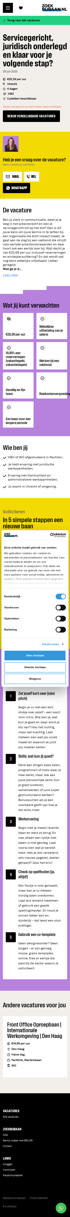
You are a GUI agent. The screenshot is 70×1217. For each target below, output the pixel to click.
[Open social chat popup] (61, 1208)
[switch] (61, 607)
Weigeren (35, 678)
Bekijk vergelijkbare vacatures (31, 116)
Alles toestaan (35, 655)
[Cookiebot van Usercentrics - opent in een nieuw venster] (50, 535)
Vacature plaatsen (13, 1175)
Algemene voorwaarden (14, 1198)
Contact (7, 1146)
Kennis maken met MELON (17, 1140)
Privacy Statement (39, 1198)
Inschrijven (9, 1169)
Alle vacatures (10, 1116)
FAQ (5, 1135)
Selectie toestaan (35, 667)
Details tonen (50, 644)
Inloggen (7, 1164)
